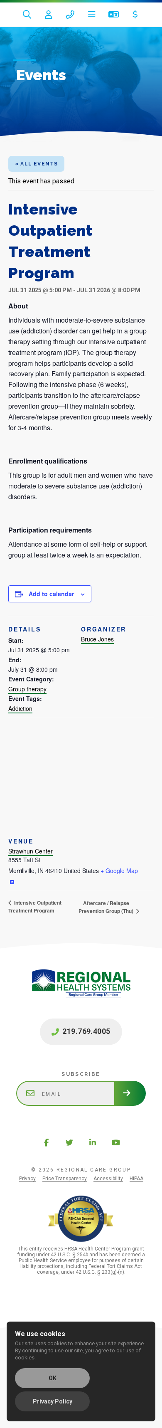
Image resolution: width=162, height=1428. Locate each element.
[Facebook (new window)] (46, 1142)
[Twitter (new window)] (69, 1142)
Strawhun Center (30, 851)
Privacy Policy (52, 1401)
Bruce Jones (97, 639)
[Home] (81, 992)
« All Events (36, 164)
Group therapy (27, 689)
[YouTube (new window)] (116, 1142)
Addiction (20, 708)
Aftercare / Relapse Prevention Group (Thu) (107, 907)
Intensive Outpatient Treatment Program (34, 906)
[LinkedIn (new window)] (93, 1142)
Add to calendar (51, 593)
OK (52, 1378)
